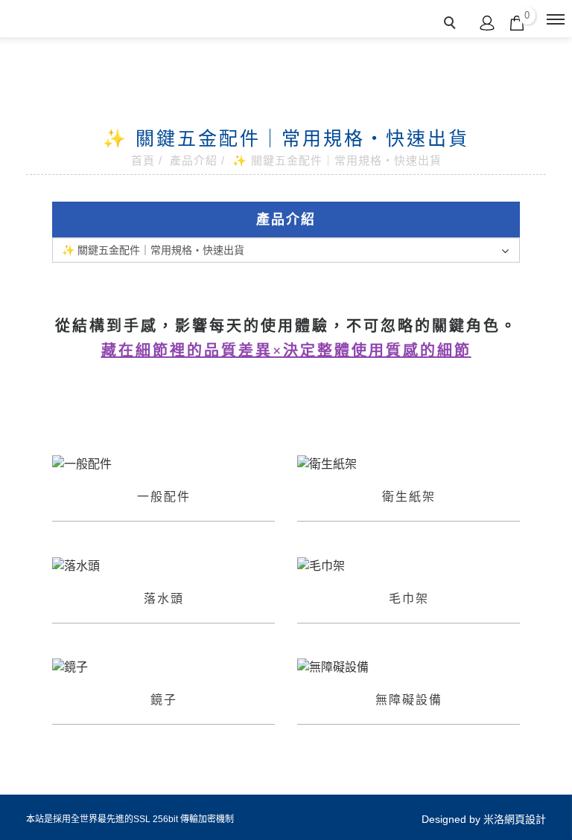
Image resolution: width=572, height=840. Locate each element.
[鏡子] (163, 667)
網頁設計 (525, 819)
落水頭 (164, 598)
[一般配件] (163, 463)
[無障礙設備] (408, 667)
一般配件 (164, 496)
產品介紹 (193, 160)
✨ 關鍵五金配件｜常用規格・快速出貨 (337, 160)
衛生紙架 (409, 496)
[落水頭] (163, 565)
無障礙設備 (408, 699)
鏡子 (163, 699)
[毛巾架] (408, 565)
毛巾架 (409, 598)
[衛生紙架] (408, 463)
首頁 (143, 160)
